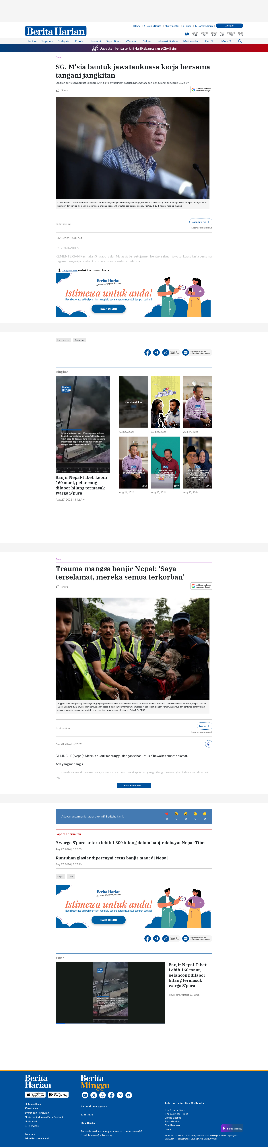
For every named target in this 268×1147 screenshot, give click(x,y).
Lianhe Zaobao (173, 1117)
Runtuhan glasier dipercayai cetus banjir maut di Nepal (112, 858)
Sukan (147, 41)
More (224, 41)
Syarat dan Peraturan (37, 1112)
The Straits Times (175, 1109)
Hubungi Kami (33, 1103)
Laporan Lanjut (134, 785)
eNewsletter (172, 25)
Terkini (32, 41)
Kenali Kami (31, 1108)
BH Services (32, 1125)
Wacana (131, 41)
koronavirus (63, 340)
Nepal (60, 876)
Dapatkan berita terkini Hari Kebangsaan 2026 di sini (138, 48)
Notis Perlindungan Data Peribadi (44, 1117)
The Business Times (176, 1113)
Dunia (79, 41)
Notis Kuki (31, 1121)
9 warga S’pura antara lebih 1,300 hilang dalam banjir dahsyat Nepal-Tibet (131, 842)
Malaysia (63, 41)
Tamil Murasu (172, 1125)
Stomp (168, 1129)
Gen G (209, 41)
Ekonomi (95, 41)
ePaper (187, 25)
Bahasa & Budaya (167, 41)
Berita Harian (172, 1121)
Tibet (71, 876)
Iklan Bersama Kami (37, 1138)
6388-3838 (87, 1114)
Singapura (47, 41)
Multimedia (190, 41)
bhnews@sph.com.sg (100, 1135)
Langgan (229, 25)
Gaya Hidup (113, 41)
